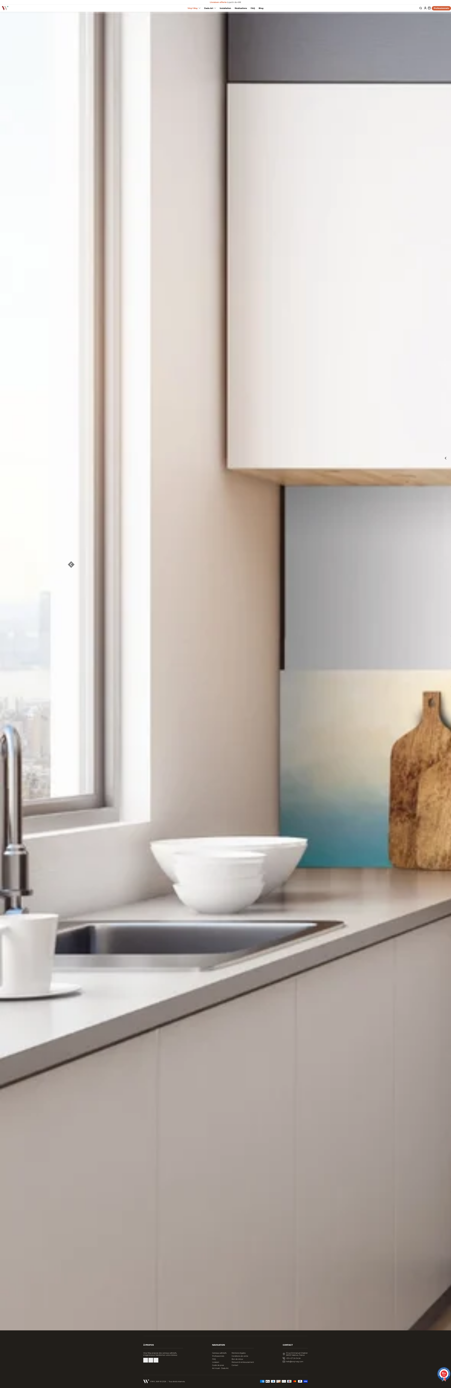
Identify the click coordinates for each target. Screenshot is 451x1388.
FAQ (253, 8)
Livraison (215, 1362)
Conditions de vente (240, 1356)
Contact (235, 1365)
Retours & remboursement (243, 1362)
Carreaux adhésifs (219, 1353)
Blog (261, 8)
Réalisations (241, 8)
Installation (225, 8)
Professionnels (441, 8)
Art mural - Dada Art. (220, 1368)
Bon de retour (237, 1359)
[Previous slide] (446, 458)
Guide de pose (218, 1365)
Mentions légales (239, 1353)
